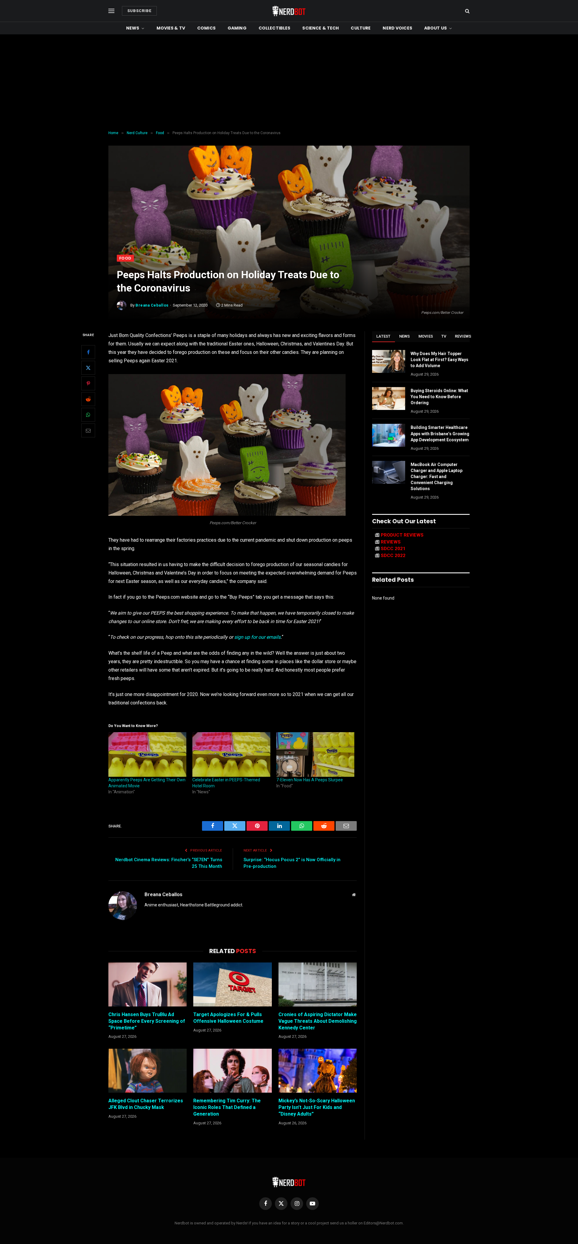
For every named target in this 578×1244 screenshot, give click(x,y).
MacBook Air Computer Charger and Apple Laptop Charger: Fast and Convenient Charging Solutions (436, 476)
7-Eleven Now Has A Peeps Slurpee (309, 779)
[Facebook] (88, 352)
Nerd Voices (397, 28)
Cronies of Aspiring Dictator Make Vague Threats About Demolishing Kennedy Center (317, 1021)
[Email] (88, 431)
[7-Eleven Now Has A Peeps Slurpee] (315, 754)
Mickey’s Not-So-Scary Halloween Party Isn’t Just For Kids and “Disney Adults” (316, 1107)
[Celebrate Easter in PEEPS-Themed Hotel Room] (231, 754)
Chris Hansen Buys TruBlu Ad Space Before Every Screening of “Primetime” (146, 1021)
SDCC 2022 (393, 555)
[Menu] (111, 11)
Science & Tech (320, 28)
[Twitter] (88, 368)
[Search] (467, 11)
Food (125, 258)
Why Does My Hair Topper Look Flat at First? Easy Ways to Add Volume (439, 359)
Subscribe (139, 10)
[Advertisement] (289, 82)
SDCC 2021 (393, 548)
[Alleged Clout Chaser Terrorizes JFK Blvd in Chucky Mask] (147, 1071)
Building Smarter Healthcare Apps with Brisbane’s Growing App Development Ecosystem (440, 433)
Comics (206, 28)
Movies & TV (171, 28)
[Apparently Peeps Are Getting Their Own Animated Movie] (147, 754)
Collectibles (275, 28)
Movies (425, 336)
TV (443, 336)
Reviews (463, 336)
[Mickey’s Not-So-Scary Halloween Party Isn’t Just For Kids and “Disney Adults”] (317, 1071)
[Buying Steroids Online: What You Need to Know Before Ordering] (388, 398)
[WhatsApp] (88, 415)
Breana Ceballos (152, 305)
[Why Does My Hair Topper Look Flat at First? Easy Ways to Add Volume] (388, 361)
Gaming (237, 28)
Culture (361, 28)
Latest (383, 336)
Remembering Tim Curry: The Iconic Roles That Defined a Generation (227, 1107)
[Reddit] (88, 399)
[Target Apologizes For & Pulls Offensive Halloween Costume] (232, 984)
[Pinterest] (88, 384)
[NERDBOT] (289, 11)
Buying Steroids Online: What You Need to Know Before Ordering (439, 396)
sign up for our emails (257, 637)
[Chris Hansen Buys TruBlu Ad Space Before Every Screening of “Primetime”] (147, 984)
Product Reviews (402, 535)
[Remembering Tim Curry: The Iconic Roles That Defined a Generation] (232, 1071)
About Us (435, 28)
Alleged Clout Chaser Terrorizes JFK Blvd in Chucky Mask (145, 1104)
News (132, 28)
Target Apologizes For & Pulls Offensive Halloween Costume (228, 1018)
